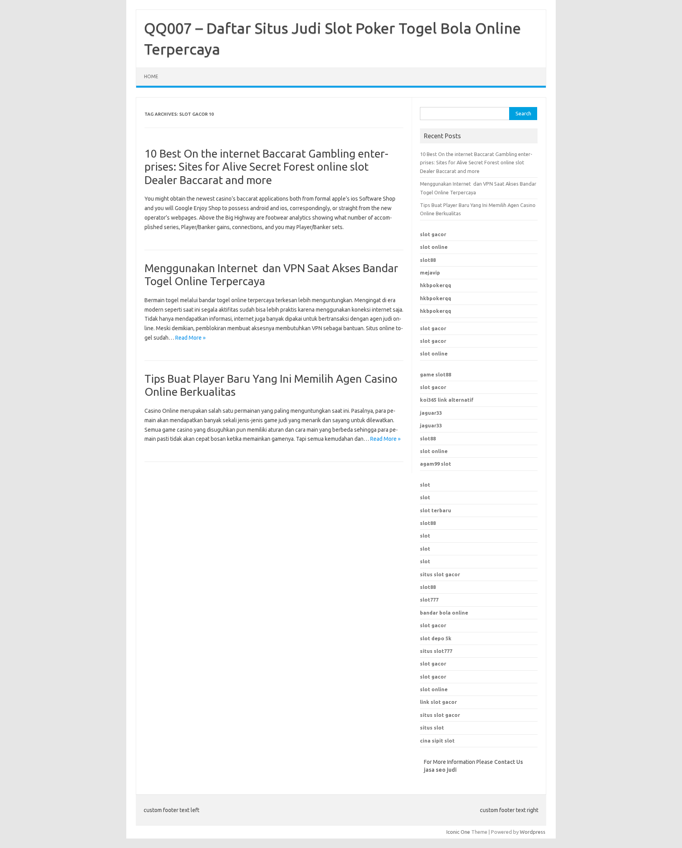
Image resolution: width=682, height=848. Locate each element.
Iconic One (458, 832)
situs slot (432, 727)
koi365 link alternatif (447, 399)
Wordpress (532, 832)
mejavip (430, 272)
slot (425, 484)
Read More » (190, 338)
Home (151, 76)
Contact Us (508, 762)
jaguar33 (431, 413)
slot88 (428, 260)
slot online (434, 247)
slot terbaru (435, 510)
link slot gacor (438, 702)
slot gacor (433, 234)
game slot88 (435, 374)
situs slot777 (436, 651)
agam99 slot (435, 463)
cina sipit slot (437, 740)
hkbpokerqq (435, 285)
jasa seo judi (440, 770)
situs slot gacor (440, 715)
